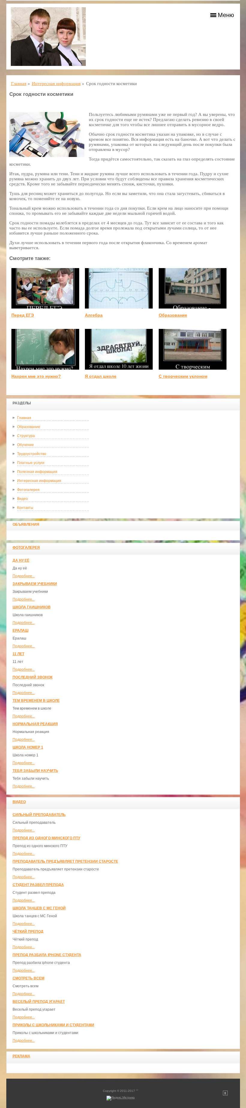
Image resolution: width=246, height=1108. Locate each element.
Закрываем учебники (35, 584)
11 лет (18, 654)
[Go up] (225, 1094)
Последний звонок (32, 677)
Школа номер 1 (28, 747)
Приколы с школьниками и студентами (53, 1025)
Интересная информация (39, 481)
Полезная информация (37, 472)
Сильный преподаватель (39, 815)
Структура (26, 436)
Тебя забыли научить (35, 771)
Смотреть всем (28, 978)
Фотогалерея (28, 490)
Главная (24, 418)
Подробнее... (24, 576)
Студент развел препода (38, 885)
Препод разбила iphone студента (47, 955)
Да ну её (21, 560)
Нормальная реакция (35, 724)
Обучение (25, 445)
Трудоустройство (31, 454)
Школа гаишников (32, 607)
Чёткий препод (28, 931)
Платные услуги (30, 463)
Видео (22, 499)
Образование (28, 427)
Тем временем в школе (36, 701)
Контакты (25, 508)
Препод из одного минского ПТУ (46, 838)
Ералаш (20, 630)
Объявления (26, 524)
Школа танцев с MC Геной (39, 908)
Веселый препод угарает (39, 1002)
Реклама (21, 1056)
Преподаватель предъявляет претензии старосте (65, 861)
